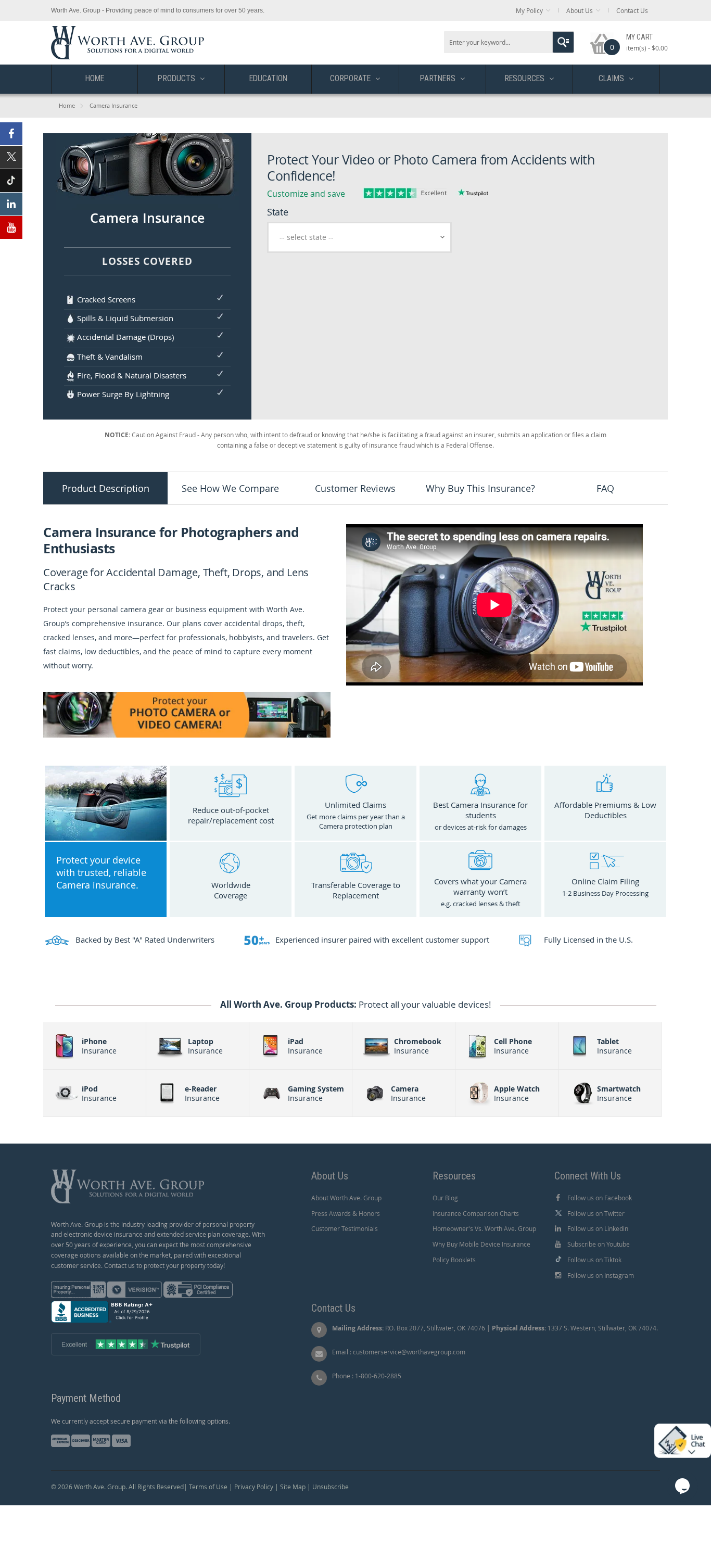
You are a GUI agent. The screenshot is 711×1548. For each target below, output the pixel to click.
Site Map (293, 1486)
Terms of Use (208, 1486)
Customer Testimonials (344, 1228)
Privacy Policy (253, 1486)
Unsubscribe (330, 1486)
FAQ (605, 488)
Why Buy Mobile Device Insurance (481, 1244)
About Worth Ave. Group (346, 1198)
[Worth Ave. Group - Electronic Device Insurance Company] (127, 31)
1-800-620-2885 (378, 1376)
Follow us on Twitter (596, 1213)
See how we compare (230, 488)
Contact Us (632, 10)
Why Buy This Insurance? (480, 488)
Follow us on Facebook (599, 1198)
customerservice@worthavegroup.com (409, 1352)
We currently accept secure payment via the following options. (140, 1421)
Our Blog (445, 1198)
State (277, 212)
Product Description (105, 488)
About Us (579, 10)
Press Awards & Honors (345, 1213)
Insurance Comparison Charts (476, 1213)
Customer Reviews (355, 488)
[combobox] (509, 42)
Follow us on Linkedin (597, 1228)
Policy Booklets (454, 1259)
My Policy (529, 10)
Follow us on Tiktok (594, 1259)
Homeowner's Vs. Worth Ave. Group (484, 1228)
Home (67, 105)
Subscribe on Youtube (598, 1244)
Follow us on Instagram (600, 1275)
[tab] (105, 488)
